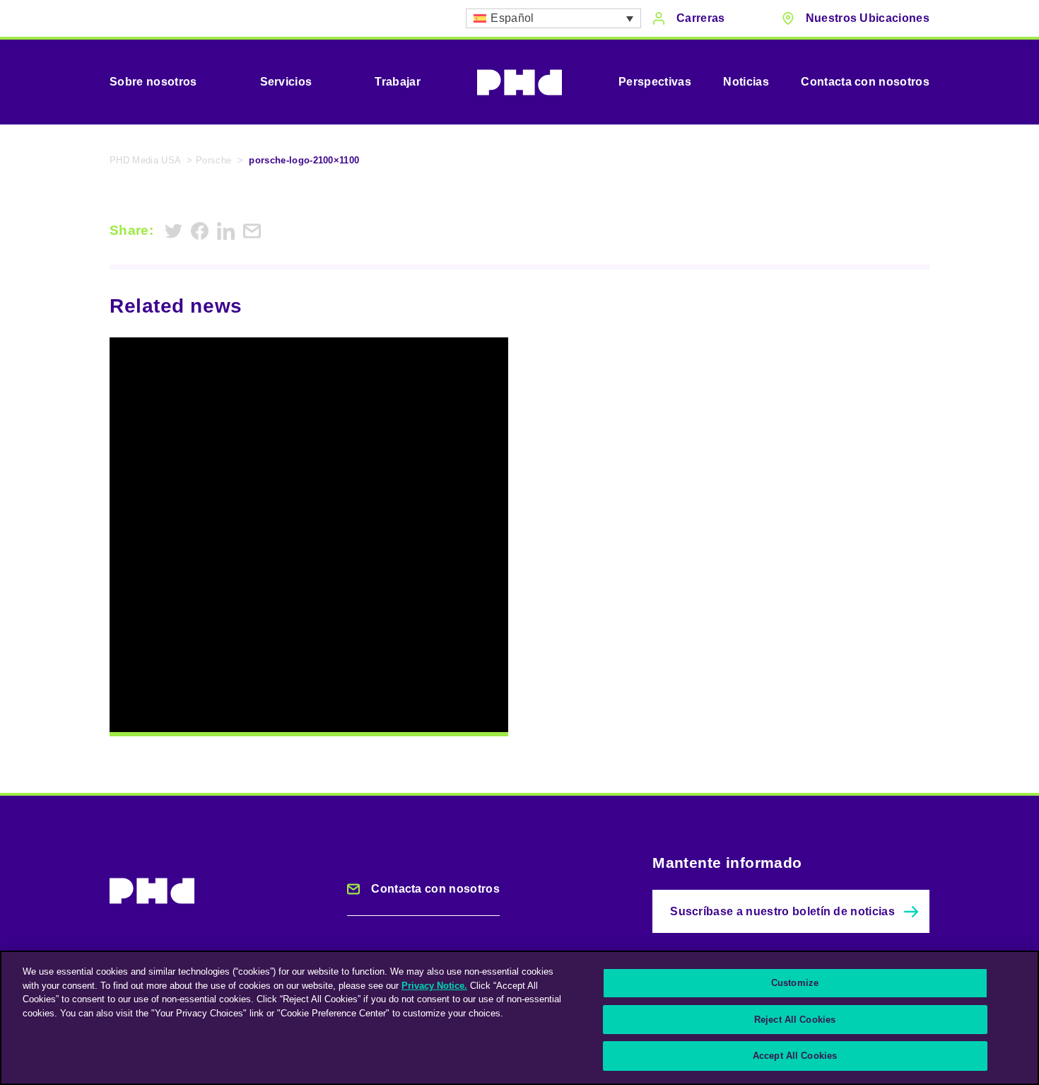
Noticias (746, 82)
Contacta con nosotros (865, 82)
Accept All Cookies (795, 1055)
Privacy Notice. (434, 985)
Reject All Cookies (794, 1019)
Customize (794, 982)
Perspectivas (654, 82)
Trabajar (398, 82)
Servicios (286, 82)
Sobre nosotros (153, 82)
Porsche (213, 160)
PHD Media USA (145, 160)
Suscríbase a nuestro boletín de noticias (782, 911)
